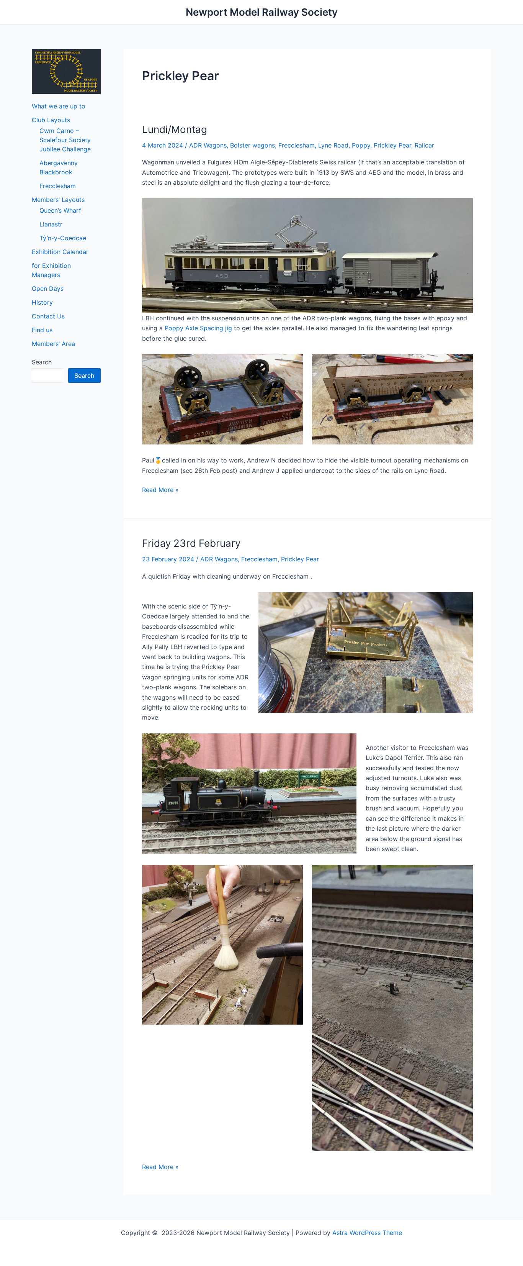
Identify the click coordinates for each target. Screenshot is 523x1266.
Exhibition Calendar (60, 252)
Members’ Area (53, 344)
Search (42, 362)
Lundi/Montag (174, 129)
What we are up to (58, 106)
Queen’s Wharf (60, 210)
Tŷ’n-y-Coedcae (62, 238)
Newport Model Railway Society (262, 12)
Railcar (424, 145)
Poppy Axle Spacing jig (198, 328)
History (42, 302)
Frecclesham (57, 186)
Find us (42, 330)
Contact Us (48, 316)
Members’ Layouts (58, 199)
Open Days (48, 288)
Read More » (160, 489)
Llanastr (50, 224)
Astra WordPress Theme (367, 1232)
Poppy (361, 145)
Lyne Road (333, 145)
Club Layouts (51, 120)
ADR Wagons (208, 145)
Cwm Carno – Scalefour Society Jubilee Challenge (65, 140)
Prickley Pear (392, 145)
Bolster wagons (252, 145)
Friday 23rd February (191, 543)
